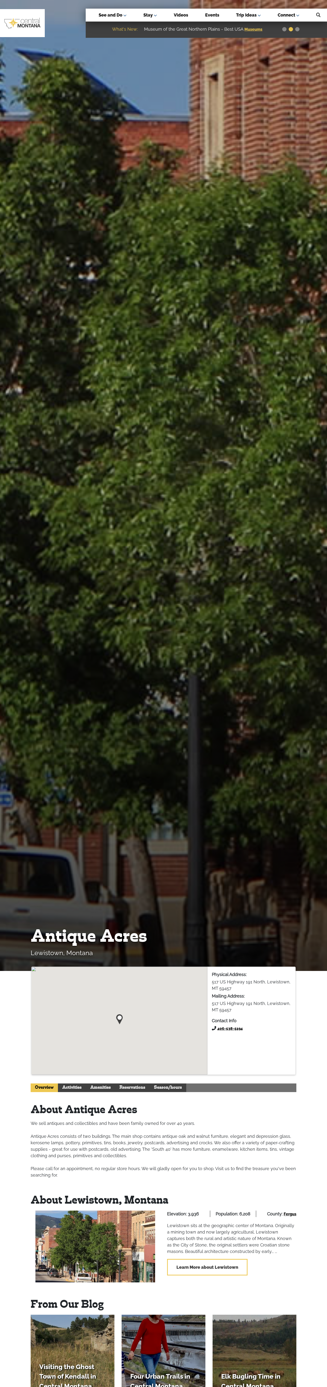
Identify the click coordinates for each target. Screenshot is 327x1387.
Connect (287, 14)
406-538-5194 (230, 1028)
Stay (148, 14)
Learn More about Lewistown (207, 1267)
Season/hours (168, 1087)
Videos (181, 14)
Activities (72, 1087)
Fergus (290, 1214)
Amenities (100, 1087)
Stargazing (255, 29)
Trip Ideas (247, 14)
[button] (119, 1017)
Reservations (132, 1087)
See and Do (111, 14)
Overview (44, 1087)
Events (212, 14)
